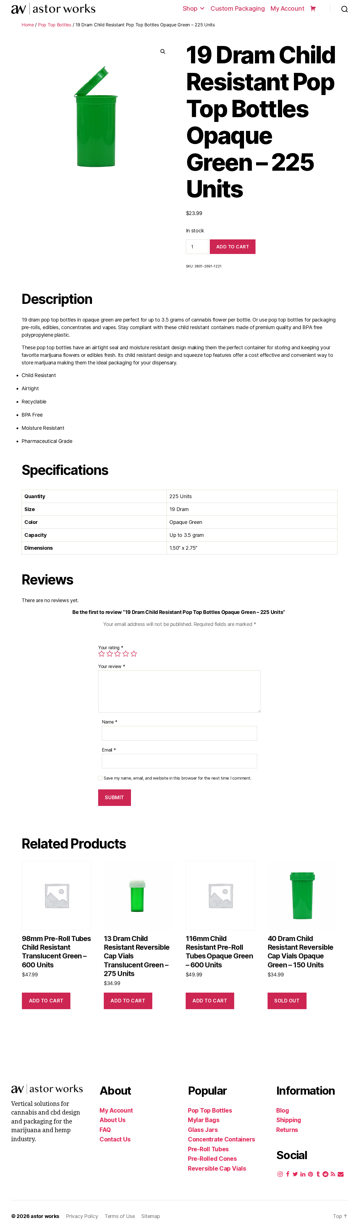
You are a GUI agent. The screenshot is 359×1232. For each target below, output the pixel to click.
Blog (282, 1110)
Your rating (110, 647)
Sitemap (150, 1216)
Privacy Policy (82, 1216)
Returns (287, 1129)
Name (109, 722)
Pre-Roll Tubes (208, 1149)
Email (109, 750)
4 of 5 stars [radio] (125, 653)
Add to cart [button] (46, 1001)
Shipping (288, 1120)
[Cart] (313, 8)
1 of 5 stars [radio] (101, 653)
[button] (163, 52)
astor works (45, 1216)
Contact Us (115, 1139)
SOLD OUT (287, 1001)
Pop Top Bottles (54, 24)
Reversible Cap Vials (217, 1168)
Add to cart (232, 246)
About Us (113, 1120)
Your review (111, 666)
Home (28, 24)
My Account (287, 8)
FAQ (105, 1129)
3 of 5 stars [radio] (117, 653)
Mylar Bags (203, 1120)
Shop (190, 8)
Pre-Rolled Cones (212, 1158)
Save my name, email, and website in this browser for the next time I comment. (177, 778)
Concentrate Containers (221, 1139)
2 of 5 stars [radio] (109, 653)
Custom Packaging (238, 8)
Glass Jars (203, 1129)
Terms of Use (120, 1216)
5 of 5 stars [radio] (133, 653)
